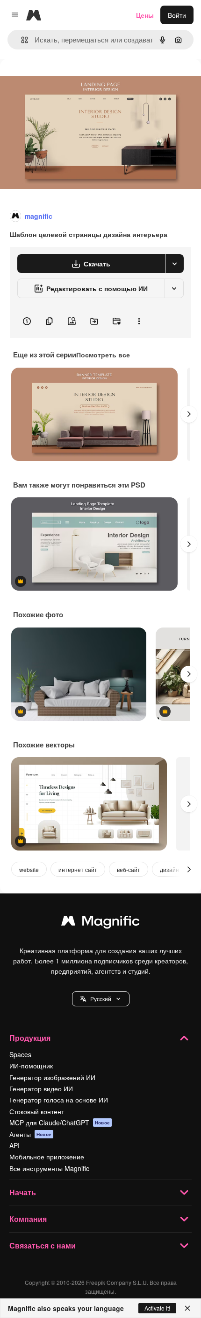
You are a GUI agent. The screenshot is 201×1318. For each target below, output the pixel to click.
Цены (145, 15)
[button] (100, 998)
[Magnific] (100, 923)
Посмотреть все (103, 354)
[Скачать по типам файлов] (174, 263)
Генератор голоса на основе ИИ (58, 1099)
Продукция (29, 1037)
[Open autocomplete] (21, 39)
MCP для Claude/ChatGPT (59, 1122)
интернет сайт (77, 869)
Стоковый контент (36, 1111)
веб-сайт (128, 869)
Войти (177, 15)
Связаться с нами (42, 1245)
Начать (22, 1192)
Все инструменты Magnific (49, 1168)
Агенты (30, 1134)
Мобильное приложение (46, 1156)
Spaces (20, 1054)
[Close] (187, 1308)
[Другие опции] (138, 321)
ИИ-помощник (31, 1065)
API (14, 1145)
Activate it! (157, 1308)
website (29, 869)
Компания (28, 1218)
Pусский (100, 999)
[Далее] (188, 414)
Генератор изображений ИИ (52, 1077)
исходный (63, 80)
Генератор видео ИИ (41, 1088)
